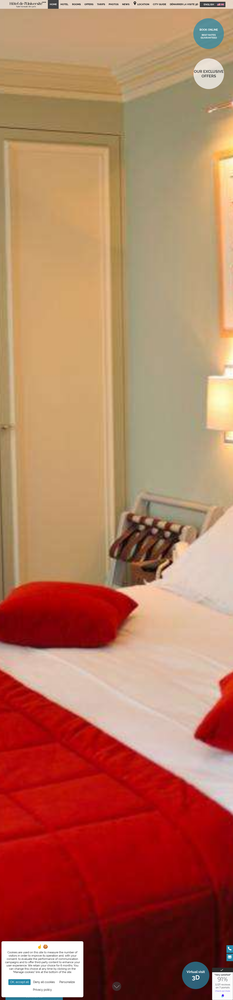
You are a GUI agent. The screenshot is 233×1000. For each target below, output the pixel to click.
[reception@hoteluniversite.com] (229, 957)
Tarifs (101, 4)
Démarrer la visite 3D (184, 4)
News (125, 4)
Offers (88, 4)
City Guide (159, 4)
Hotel (64, 4)
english (209, 4)
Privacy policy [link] (42, 989)
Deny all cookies (44, 982)
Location (143, 4)
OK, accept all (19, 982)
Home (53, 4)
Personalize (67, 982)
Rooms (76, 4)
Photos (114, 4)
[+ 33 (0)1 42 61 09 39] (229, 949)
